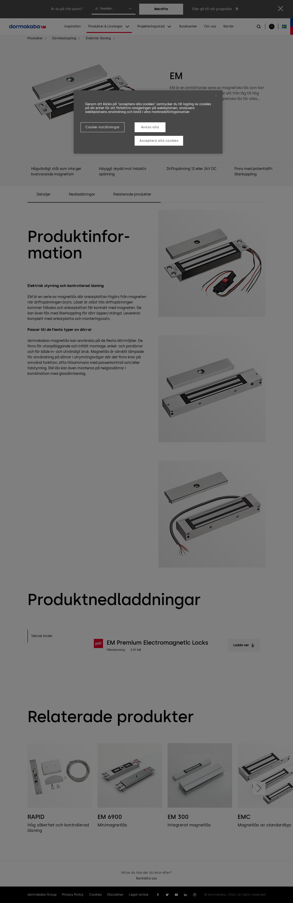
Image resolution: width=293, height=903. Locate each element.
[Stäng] (216, 96)
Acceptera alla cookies (158, 141)
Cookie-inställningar (102, 127)
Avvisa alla (150, 127)
